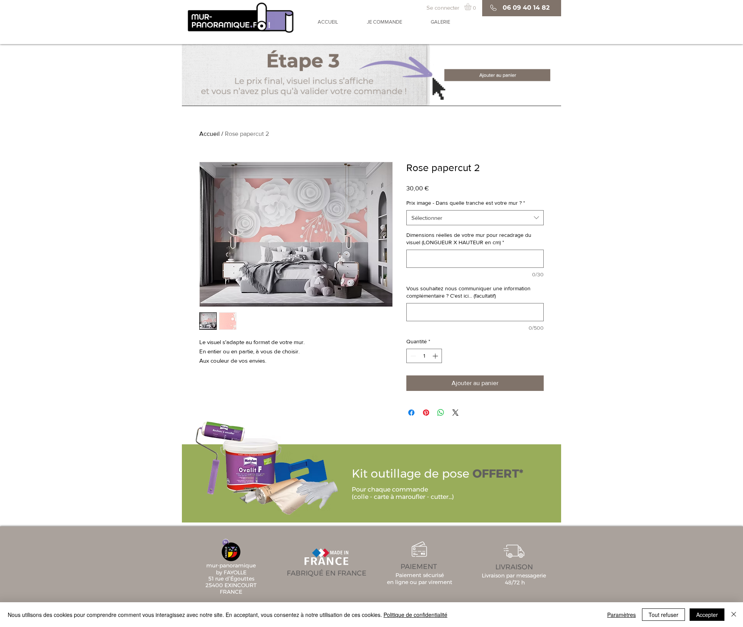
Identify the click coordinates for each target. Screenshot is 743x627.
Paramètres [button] (621, 614)
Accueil (209, 133)
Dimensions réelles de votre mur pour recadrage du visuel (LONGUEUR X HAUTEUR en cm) (468, 239)
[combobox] (475, 217)
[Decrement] (412, 356)
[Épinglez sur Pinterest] (426, 412)
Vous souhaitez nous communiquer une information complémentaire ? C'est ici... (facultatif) (468, 292)
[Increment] (436, 356)
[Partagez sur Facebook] (411, 412)
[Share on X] (455, 412)
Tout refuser (663, 614)
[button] (471, 6)
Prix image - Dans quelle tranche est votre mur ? (465, 203)
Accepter (707, 614)
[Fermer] (733, 614)
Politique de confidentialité (415, 614)
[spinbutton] (424, 356)
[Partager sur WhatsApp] (440, 412)
